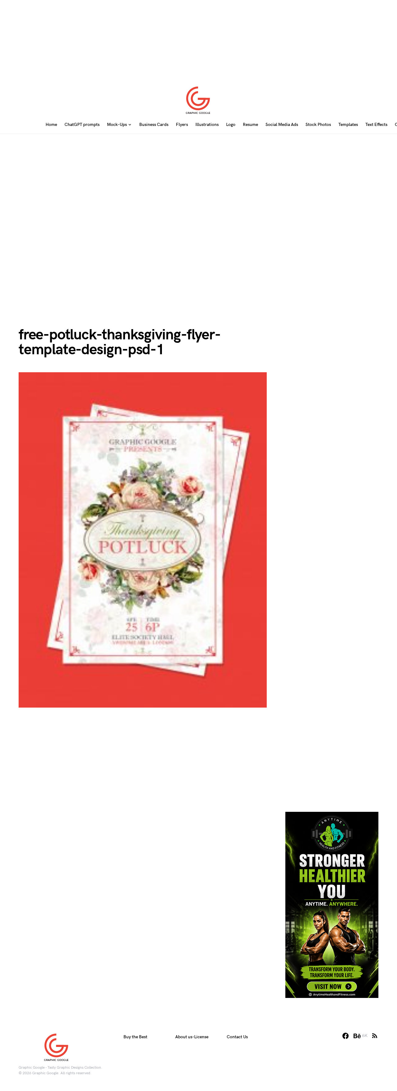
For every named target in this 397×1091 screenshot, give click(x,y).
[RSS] (374, 1036)
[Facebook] (345, 1036)
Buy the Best (135, 1037)
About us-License (191, 1037)
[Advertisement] (198, 39)
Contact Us (237, 1037)
